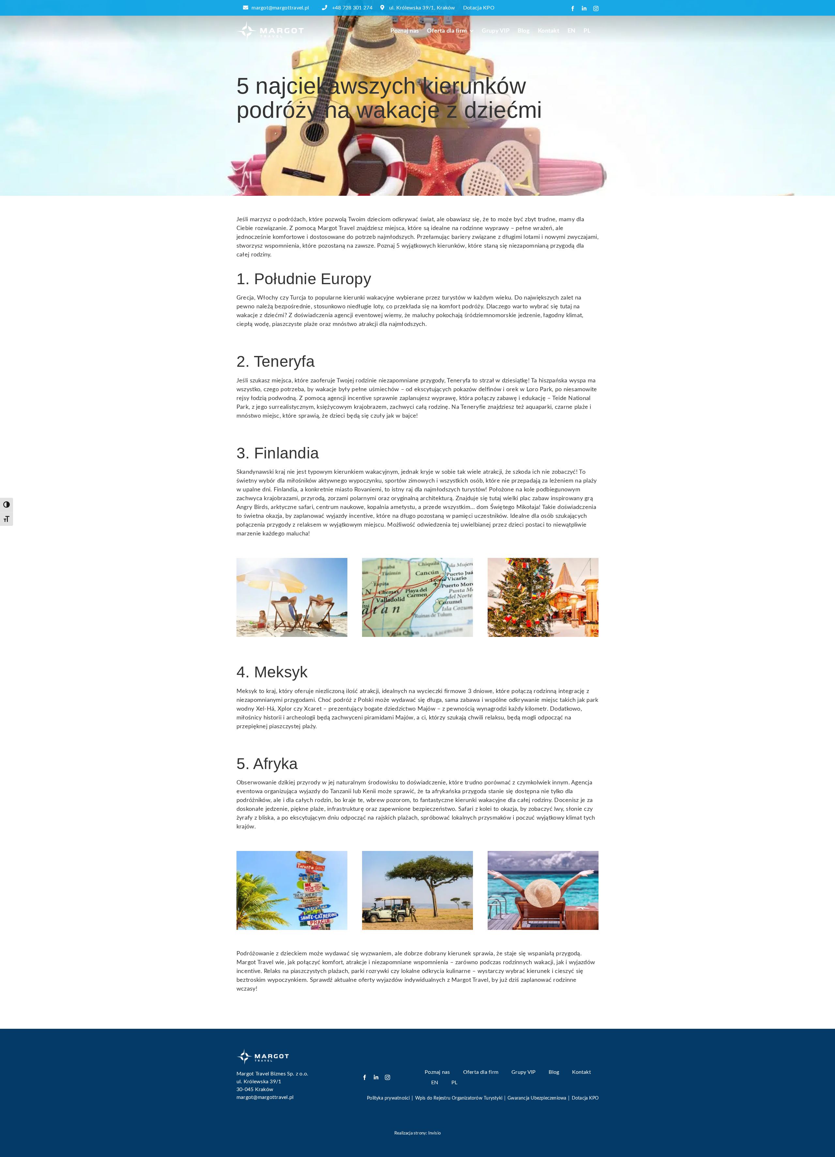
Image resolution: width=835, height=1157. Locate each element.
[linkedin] (376, 1077)
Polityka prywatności (388, 1098)
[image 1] (262, 1051)
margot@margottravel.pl (280, 7)
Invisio (434, 1133)
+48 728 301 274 (352, 7)
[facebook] (364, 1077)
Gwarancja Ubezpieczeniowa (537, 1098)
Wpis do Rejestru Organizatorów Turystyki (458, 1098)
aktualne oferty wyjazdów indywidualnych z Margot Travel (411, 980)
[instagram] (387, 1077)
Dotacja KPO (478, 7)
